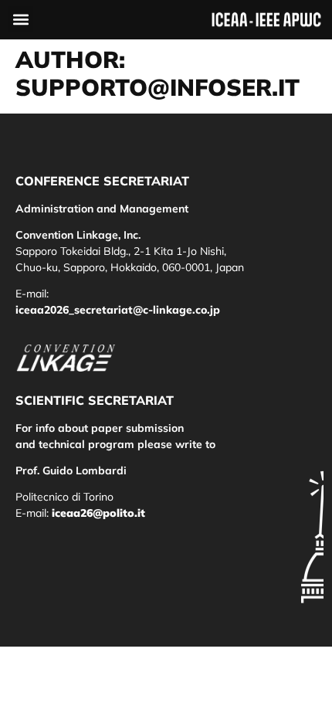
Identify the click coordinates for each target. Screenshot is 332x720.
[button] (20, 19)
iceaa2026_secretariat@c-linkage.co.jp (117, 310)
